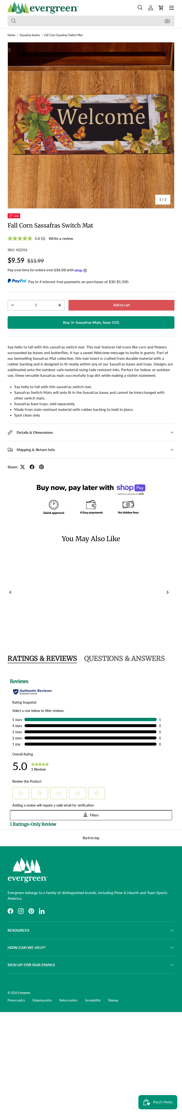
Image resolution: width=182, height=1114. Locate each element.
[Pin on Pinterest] (41, 467)
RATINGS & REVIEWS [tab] (42, 658)
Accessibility (92, 1000)
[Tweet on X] (22, 467)
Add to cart (121, 305)
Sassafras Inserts (30, 35)
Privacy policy (16, 1000)
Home (11, 35)
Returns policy (68, 1000)
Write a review (61, 238)
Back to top (91, 838)
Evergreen (24, 993)
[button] (161, 8)
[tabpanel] (91, 750)
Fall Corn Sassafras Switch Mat (63, 35)
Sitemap (113, 1000)
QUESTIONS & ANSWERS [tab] (124, 658)
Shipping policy (42, 1000)
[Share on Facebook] (32, 467)
